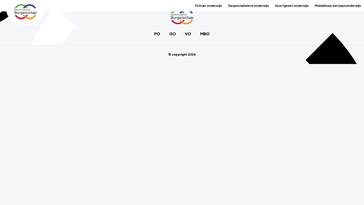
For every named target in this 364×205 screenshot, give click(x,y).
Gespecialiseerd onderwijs (248, 6)
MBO (205, 34)
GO (172, 34)
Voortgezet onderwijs (292, 6)
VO (188, 34)
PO (157, 34)
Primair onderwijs (208, 6)
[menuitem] (208, 5)
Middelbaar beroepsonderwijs (338, 6)
